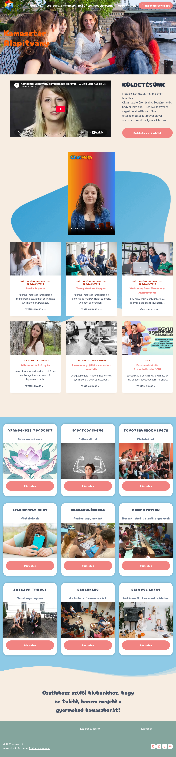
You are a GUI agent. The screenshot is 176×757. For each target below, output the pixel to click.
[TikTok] (164, 746)
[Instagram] (158, 746)
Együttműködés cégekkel (32, 281)
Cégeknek (81, 361)
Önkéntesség (42, 361)
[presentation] (35, 258)
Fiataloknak (28, 361)
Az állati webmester (39, 748)
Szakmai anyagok (97, 361)
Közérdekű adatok (90, 728)
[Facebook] (153, 746)
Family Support (35, 288)
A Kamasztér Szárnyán (35, 365)
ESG (48, 281)
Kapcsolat (146, 728)
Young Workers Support (91, 288)
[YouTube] (170, 746)
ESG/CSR (52, 5)
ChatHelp (68, 5)
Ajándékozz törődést (155, 5)
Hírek (147, 361)
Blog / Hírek (127, 5)
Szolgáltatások (35, 284)
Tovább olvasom (35, 309)
